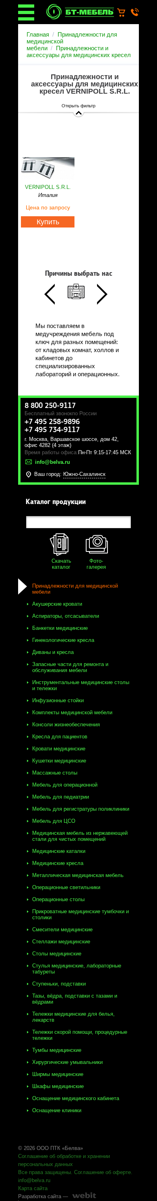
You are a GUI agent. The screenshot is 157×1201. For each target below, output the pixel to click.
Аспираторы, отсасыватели (65, 616)
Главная (38, 34)
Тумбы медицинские (56, 1050)
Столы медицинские (56, 954)
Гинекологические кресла (63, 640)
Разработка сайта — (43, 1196)
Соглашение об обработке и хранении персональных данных (64, 1160)
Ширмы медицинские (57, 1074)
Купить (48, 222)
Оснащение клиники (56, 1110)
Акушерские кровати (57, 604)
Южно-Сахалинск (84, 474)
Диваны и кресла (53, 652)
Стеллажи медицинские (61, 942)
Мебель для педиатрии (60, 797)
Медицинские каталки (58, 851)
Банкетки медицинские (60, 628)
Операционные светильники (66, 887)
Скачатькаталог (61, 564)
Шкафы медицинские (58, 1086)
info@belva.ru (34, 1180)
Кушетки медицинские (59, 761)
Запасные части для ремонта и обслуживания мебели (70, 667)
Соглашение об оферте (102, 1172)
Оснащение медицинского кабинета (75, 1098)
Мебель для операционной (64, 785)
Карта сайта (33, 1188)
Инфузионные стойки (58, 700)
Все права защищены (44, 1172)
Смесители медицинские (62, 929)
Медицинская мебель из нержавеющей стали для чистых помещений (80, 836)
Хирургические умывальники (67, 1062)
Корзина (125, 13)
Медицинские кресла (57, 863)
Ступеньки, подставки (59, 984)
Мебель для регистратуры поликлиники (80, 809)
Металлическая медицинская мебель (78, 875)
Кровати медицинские (58, 749)
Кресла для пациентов (59, 737)
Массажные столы (54, 773)
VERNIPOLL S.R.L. (48, 187)
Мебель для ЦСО (53, 821)
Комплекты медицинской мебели (72, 712)
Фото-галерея (96, 564)
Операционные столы (58, 899)
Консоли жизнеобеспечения (66, 724)
